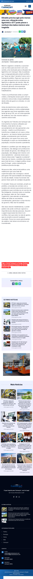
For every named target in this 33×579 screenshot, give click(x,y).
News (19, 273)
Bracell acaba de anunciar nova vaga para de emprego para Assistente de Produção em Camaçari (8, 467)
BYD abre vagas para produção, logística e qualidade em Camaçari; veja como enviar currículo (20, 304)
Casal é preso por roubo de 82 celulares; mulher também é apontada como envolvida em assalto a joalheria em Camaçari (24, 467)
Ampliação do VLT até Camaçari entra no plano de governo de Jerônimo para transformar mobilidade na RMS (19, 344)
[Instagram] (28, 1)
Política (23, 273)
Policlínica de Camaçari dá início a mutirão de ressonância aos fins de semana (20, 321)
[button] (25, 6)
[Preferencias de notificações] (1, 577)
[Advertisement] (16, 244)
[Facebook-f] (27, 1)
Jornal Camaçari (13, 273)
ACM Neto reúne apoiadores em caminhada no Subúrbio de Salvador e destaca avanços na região (20, 336)
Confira (9, 372)
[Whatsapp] (30, 1)
